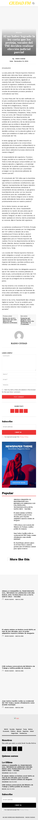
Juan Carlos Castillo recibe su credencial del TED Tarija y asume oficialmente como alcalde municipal (25, 536)
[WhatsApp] (26, 411)
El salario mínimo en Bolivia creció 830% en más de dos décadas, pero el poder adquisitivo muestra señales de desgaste (24, 516)
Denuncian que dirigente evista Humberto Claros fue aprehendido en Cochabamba (27, 321)
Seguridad (5, 773)
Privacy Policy (24, 437)
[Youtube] (20, 749)
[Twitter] (17, 411)
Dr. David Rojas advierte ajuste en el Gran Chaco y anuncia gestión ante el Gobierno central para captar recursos (25, 545)
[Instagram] (9, 749)
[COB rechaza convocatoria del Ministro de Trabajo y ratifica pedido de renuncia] (7, 526)
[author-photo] (3, 599)
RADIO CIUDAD (20, 58)
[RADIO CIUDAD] (19, 335)
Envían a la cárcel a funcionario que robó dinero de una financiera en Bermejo (10, 321)
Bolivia (19, 32)
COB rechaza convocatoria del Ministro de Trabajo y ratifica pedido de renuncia (24, 527)
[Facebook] (12, 411)
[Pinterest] (21, 411)
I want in (18, 432)
